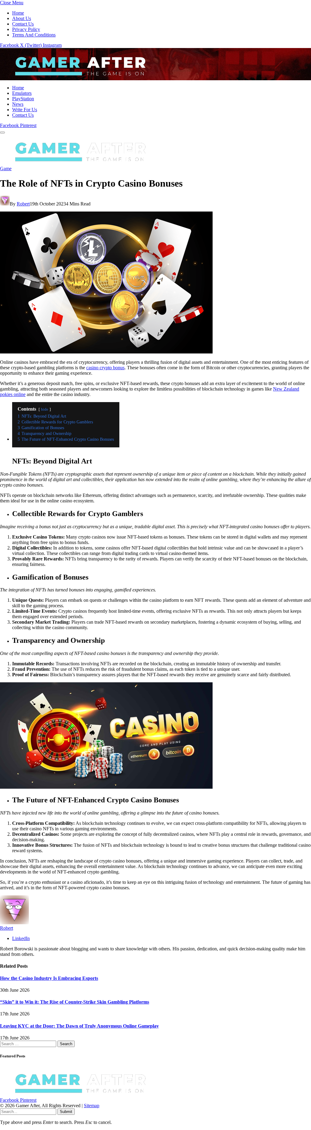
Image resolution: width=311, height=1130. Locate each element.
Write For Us (24, 109)
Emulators (22, 93)
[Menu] (2, 132)
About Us (21, 18)
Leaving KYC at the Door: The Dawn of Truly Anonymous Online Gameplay (79, 1025)
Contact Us (23, 23)
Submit (66, 1111)
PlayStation (23, 98)
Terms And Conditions (34, 34)
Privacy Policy (26, 29)
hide (44, 409)
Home (18, 13)
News (17, 104)
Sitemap (91, 1105)
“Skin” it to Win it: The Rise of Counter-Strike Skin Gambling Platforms (74, 1001)
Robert (23, 203)
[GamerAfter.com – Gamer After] (76, 77)
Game (6, 168)
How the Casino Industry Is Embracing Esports (49, 978)
